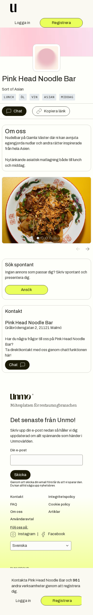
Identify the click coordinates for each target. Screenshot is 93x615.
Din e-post (18, 450)
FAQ (13, 504)
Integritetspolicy (61, 497)
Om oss (16, 512)
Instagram (26, 534)
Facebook (56, 534)
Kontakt (16, 497)
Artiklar (54, 512)
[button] (78, 249)
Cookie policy (59, 504)
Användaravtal (22, 519)
